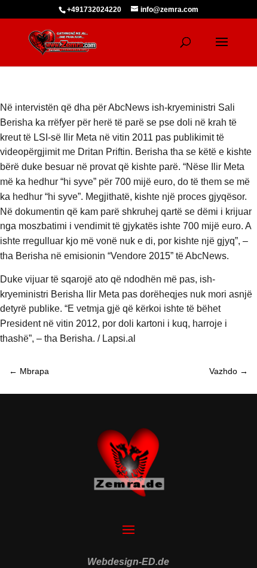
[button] (21, 546)
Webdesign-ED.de (128, 562)
